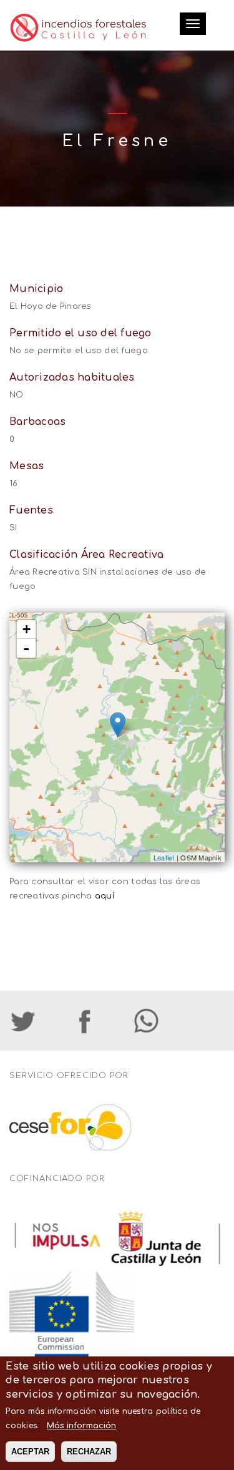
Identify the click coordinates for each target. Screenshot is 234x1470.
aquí (104, 896)
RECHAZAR (89, 1451)
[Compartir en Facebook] (100, 1020)
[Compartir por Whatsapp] (161, 1020)
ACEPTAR (30, 1451)
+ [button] (26, 629)
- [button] (26, 648)
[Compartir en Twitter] (38, 1020)
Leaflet (164, 857)
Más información (81, 1425)
